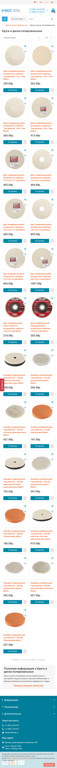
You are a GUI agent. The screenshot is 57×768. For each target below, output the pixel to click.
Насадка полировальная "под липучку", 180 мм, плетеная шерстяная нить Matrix (41, 587)
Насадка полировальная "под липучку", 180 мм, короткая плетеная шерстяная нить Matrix (41, 535)
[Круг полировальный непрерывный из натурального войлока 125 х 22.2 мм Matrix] (42, 307)
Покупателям (11, 707)
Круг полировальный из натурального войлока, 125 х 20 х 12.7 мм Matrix (14, 177)
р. (46, 2)
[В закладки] (25, 46)
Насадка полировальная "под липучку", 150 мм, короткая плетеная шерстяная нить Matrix (14, 483)
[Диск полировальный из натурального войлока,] (15, 55)
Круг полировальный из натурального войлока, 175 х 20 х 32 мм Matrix (13, 276)
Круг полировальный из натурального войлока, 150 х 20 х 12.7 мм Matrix (14, 227)
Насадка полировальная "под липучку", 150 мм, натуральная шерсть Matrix (41, 483)
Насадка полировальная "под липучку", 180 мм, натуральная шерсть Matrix (14, 587)
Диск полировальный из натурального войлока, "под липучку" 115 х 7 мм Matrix (14, 75)
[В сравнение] (25, 51)
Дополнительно (12, 714)
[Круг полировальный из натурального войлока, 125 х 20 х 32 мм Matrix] (42, 159)
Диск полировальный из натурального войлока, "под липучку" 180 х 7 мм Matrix (41, 127)
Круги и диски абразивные (16, 25)
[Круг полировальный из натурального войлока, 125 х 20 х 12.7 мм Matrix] (15, 159)
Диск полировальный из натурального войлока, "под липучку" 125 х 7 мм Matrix (41, 75)
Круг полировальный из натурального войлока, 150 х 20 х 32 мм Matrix (40, 227)
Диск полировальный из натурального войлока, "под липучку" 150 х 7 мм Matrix (14, 127)
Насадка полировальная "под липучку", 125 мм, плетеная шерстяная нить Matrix (14, 431)
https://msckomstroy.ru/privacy (17, 758)
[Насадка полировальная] (15, 359)
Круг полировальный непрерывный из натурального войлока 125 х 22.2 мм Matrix (40, 327)
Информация (11, 700)
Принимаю (49, 765)
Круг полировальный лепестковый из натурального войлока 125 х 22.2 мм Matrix (13, 327)
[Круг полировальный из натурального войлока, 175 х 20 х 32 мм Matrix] (15, 258)
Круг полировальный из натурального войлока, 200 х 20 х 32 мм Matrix (40, 276)
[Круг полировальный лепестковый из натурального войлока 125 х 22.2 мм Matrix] (15, 307)
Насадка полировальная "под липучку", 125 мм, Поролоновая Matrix (41, 429)
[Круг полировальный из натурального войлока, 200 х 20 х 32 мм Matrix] (42, 258)
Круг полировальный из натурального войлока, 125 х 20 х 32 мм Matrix (40, 177)
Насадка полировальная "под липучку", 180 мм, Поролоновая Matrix (14, 637)
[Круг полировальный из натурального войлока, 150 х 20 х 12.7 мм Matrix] (15, 209)
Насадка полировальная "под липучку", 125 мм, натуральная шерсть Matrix (41, 379)
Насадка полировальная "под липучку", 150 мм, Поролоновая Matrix (14, 533)
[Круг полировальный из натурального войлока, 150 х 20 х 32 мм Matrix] (42, 209)
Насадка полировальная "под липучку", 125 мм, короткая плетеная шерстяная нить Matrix (14, 379)
